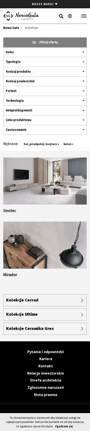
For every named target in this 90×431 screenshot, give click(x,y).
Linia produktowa (18, 120)
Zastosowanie (16, 130)
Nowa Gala (11, 28)
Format (11, 91)
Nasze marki (45, 4)
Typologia (13, 62)
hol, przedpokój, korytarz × (41, 144)
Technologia (15, 101)
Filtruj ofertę (48, 42)
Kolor (10, 52)
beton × (68, 144)
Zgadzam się (64, 426)
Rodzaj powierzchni (20, 81)
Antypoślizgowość (19, 110)
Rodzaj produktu (18, 72)
